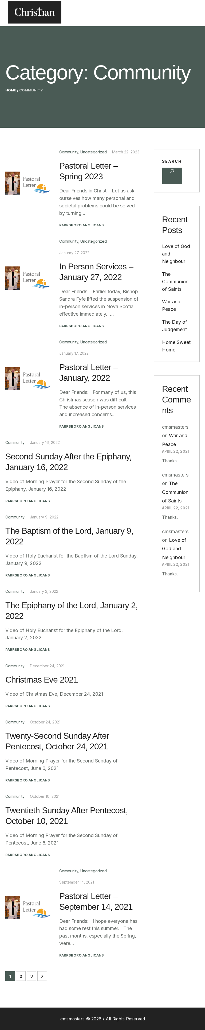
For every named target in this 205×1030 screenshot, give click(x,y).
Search (172, 161)
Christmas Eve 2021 (41, 679)
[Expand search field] (172, 176)
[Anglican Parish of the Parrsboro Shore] (34, 13)
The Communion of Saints (175, 281)
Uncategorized (93, 152)
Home (10, 90)
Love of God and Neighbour (174, 548)
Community (68, 152)
